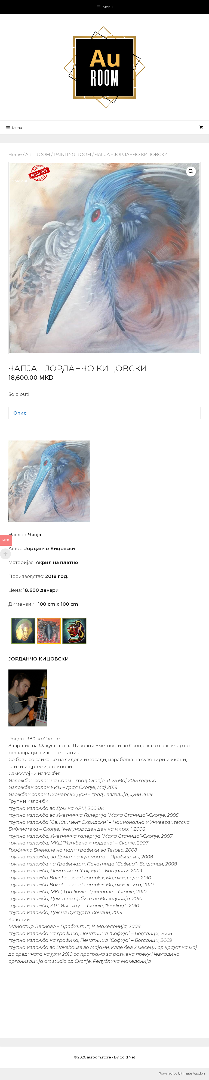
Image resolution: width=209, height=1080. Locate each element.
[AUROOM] (104, 67)
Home (15, 154)
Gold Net (127, 1057)
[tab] (104, 413)
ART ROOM (37, 154)
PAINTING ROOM (72, 154)
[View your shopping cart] (201, 127)
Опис (19, 413)
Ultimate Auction (191, 1073)
